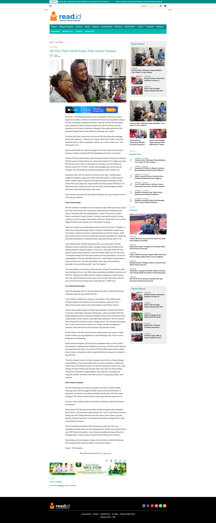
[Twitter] (148, 506)
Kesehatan (159, 27)
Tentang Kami (86, 514)
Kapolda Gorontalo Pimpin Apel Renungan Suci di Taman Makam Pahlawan (149, 201)
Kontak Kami (105, 514)
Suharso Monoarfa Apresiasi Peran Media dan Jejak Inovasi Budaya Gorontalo (147, 239)
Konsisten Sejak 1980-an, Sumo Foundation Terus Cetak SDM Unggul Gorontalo (153, 337)
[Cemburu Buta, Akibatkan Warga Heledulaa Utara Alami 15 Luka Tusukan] (148, 56)
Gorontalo (79, 31)
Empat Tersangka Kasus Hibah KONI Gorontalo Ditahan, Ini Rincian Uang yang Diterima (153, 316)
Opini (140, 27)
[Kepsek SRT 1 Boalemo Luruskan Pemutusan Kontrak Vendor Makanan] (137, 327)
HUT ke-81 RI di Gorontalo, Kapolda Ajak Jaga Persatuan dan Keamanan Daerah (146, 280)
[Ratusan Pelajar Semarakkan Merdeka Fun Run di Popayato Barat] (137, 80)
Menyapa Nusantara (66, 27)
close (46, 9)
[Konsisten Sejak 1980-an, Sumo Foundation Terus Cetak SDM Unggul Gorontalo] (137, 337)
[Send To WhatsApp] (124, 461)
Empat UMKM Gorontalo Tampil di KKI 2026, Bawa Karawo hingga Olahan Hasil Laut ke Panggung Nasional (148, 256)
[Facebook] (144, 506)
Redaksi (96, 514)
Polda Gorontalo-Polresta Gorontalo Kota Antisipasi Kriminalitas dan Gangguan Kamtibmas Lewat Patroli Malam (149, 177)
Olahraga (95, 27)
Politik (87, 27)
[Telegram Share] (120, 461)
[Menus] (51, 6)
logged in (61, 485)
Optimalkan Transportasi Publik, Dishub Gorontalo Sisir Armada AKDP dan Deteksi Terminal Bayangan (148, 272)
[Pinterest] (152, 506)
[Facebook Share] (106, 461)
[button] (161, 6)
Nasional (54, 27)
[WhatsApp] (160, 506)
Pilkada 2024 (129, 27)
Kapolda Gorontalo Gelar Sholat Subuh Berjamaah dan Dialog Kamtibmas (148, 193)
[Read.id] (65, 16)
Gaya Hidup (53, 47)
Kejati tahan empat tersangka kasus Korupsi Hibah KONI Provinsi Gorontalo (147, 247)
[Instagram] (156, 506)
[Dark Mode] (165, 6)
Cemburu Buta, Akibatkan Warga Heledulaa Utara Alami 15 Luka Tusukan (63, 1)
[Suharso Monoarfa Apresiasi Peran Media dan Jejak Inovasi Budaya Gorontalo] (148, 224)
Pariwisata (118, 27)
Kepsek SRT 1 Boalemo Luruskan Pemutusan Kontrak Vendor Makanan (153, 326)
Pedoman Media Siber (127, 514)
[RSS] (164, 506)
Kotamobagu (55, 31)
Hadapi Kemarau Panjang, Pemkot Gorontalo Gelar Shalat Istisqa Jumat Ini (148, 264)
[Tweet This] (111, 461)
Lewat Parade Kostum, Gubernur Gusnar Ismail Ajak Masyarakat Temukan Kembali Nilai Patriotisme (149, 185)
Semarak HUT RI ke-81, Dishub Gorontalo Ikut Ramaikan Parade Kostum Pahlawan (149, 169)
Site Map (115, 514)
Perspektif (150, 27)
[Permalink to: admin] (51, 56)
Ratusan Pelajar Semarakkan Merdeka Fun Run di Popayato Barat (119, 1)
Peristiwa (79, 27)
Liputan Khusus (106, 27)
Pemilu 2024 (89, 31)
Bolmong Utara (67, 31)
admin (56, 55)
